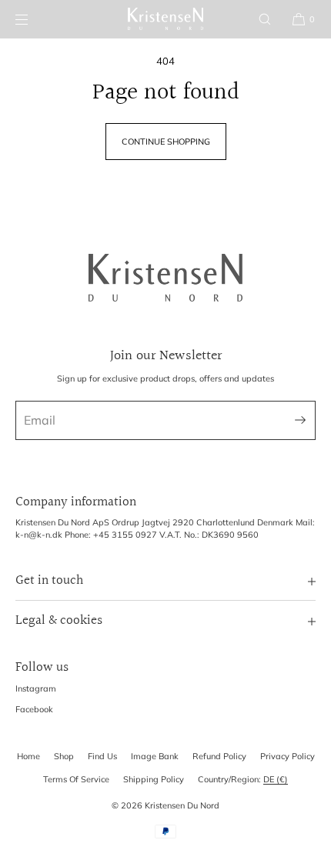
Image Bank (155, 756)
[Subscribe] (296, 420)
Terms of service (76, 779)
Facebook (34, 709)
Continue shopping (166, 141)
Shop (64, 756)
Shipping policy (153, 779)
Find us (102, 756)
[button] (265, 19)
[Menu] (33, 19)
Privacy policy (287, 756)
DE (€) (275, 779)
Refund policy (219, 756)
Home (28, 756)
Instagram (35, 688)
